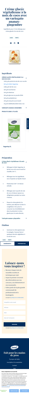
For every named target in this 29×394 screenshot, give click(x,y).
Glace (11, 37)
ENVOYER (14, 324)
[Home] (14, 347)
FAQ (14, 368)
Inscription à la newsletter (14, 362)
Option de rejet (14, 390)
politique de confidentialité (17, 297)
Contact (14, 365)
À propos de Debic (14, 359)
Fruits (16, 37)
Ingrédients (7, 243)
